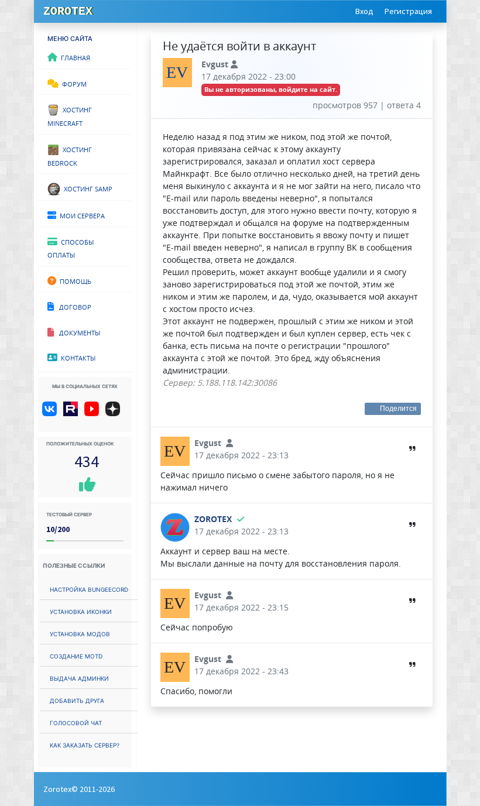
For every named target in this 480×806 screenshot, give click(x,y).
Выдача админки (79, 677)
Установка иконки (81, 611)
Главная (73, 57)
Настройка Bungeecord (89, 589)
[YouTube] (94, 413)
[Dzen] (116, 413)
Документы (77, 332)
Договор (72, 306)
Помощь (73, 280)
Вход (364, 11)
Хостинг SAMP (86, 188)
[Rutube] (73, 413)
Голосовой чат (76, 722)
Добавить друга (77, 700)
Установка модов (80, 633)
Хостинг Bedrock (69, 155)
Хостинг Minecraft (69, 115)
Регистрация (408, 11)
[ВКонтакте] (51, 413)
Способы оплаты (70, 247)
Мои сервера (80, 215)
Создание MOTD (76, 655)
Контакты (76, 357)
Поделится (398, 408)
